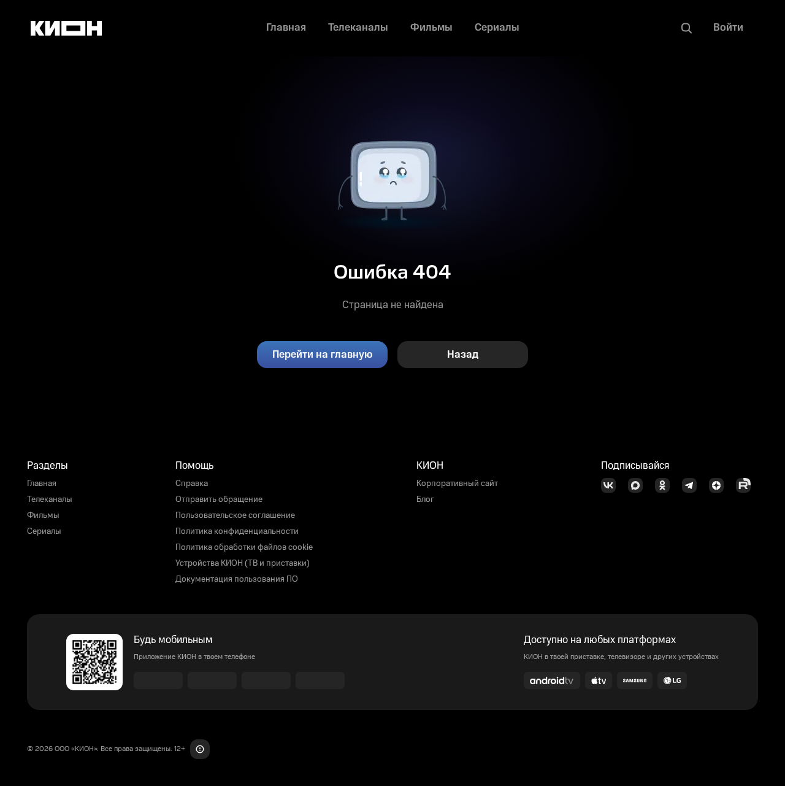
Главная (41, 483)
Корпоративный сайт (457, 483)
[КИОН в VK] (612, 485)
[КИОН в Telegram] (693, 485)
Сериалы (44, 531)
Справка (191, 483)
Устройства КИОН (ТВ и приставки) (242, 563)
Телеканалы (49, 499)
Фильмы (43, 515)
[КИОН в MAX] (639, 485)
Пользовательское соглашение (235, 515)
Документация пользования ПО (236, 579)
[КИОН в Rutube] (747, 485)
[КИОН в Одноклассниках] (666, 485)
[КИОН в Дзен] (720, 485)
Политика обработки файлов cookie (244, 547)
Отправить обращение (218, 499)
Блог (425, 499)
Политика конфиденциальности (237, 531)
